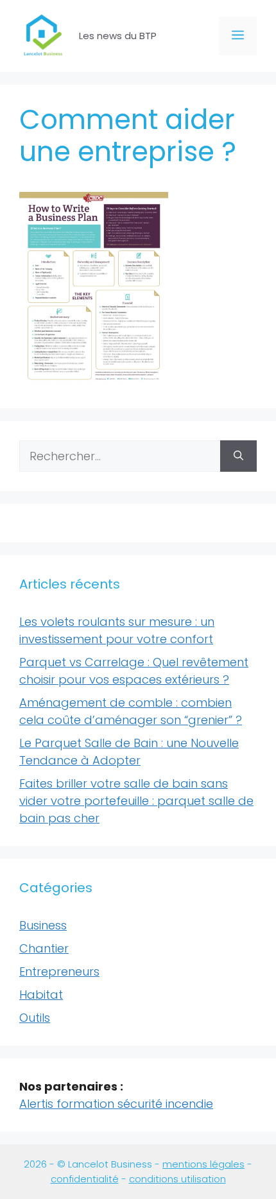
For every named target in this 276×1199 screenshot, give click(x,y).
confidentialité (85, 1179)
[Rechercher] (238, 456)
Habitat (41, 995)
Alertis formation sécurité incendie (116, 1104)
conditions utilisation (177, 1179)
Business (43, 925)
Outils (34, 1018)
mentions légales (203, 1164)
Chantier (44, 948)
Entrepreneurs (59, 971)
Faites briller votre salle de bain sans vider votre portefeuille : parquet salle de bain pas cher (136, 800)
